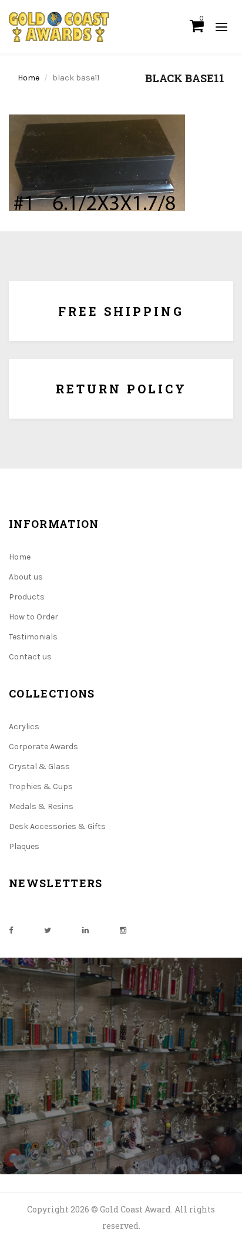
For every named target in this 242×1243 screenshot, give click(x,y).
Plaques (24, 846)
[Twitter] (47, 930)
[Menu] (221, 26)
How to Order (33, 617)
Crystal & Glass (39, 767)
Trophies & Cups (41, 786)
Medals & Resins (41, 806)
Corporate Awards (43, 747)
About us (26, 577)
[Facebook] (11, 930)
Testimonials (33, 637)
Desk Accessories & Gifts (57, 826)
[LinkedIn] (85, 930)
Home (28, 78)
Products (27, 597)
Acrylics (24, 727)
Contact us (30, 657)
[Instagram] (123, 930)
